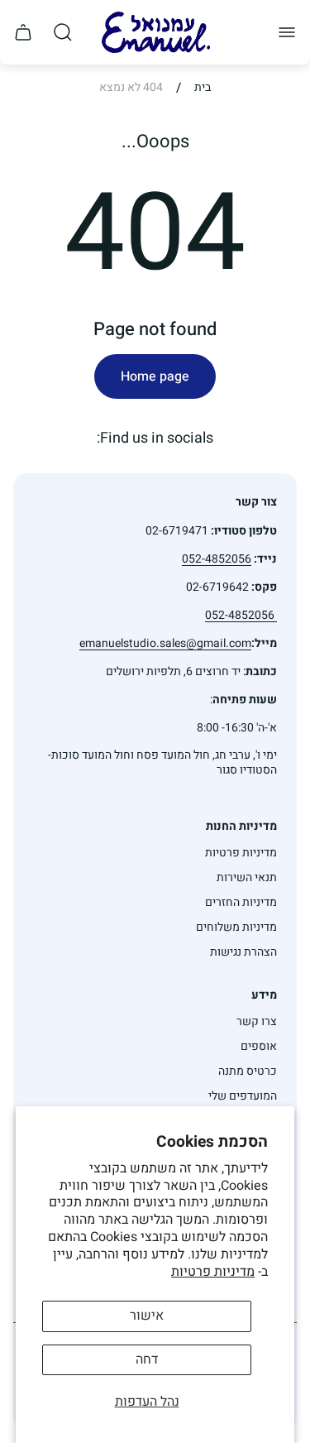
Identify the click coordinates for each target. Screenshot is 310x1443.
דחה (147, 1359)
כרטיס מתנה (247, 1071)
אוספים (259, 1046)
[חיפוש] (63, 32)
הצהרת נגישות (243, 952)
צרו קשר (256, 1021)
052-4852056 (241, 615)
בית (202, 87)
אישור (147, 1316)
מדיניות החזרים (241, 902)
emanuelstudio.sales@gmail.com (165, 643)
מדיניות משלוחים (236, 927)
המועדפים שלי (242, 1096)
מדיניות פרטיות (213, 1272)
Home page (155, 376)
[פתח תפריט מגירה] (287, 32)
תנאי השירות (247, 877)
